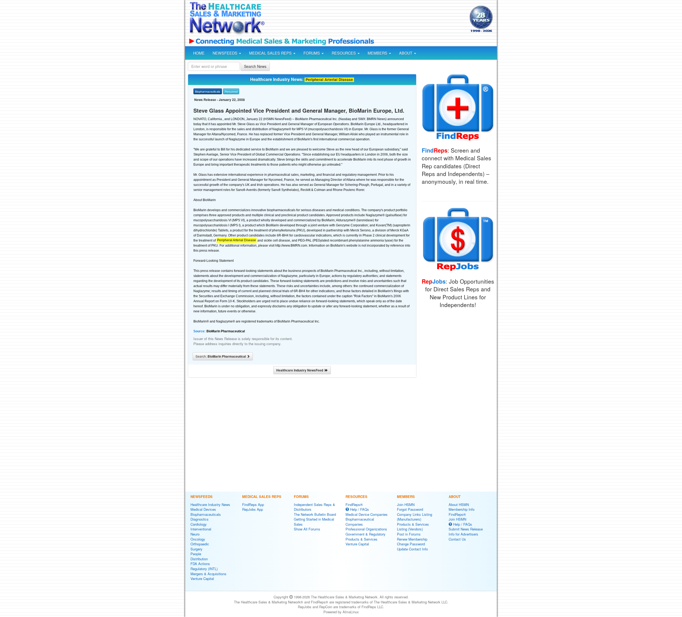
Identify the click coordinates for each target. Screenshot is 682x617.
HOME (199, 53)
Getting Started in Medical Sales (314, 522)
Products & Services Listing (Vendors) (413, 527)
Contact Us (457, 539)
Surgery (196, 548)
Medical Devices (203, 509)
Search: (221, 356)
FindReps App (253, 504)
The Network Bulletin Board (315, 514)
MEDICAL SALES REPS (271, 53)
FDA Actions (200, 563)
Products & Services (361, 539)
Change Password (411, 543)
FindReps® (354, 504)
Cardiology (198, 524)
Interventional (200, 529)
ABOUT (406, 53)
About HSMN (459, 504)
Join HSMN (406, 504)
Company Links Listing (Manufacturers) (414, 517)
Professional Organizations (366, 529)
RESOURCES (344, 53)
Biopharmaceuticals (205, 514)
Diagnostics (199, 519)
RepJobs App (252, 509)
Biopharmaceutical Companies (360, 522)
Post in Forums (409, 534)
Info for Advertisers (463, 534)
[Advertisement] (367, 19)
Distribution (199, 558)
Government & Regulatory (365, 534)
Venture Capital (202, 578)
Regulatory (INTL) (204, 568)
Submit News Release (466, 529)
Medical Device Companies (367, 514)
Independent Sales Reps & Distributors (314, 507)
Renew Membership (412, 539)
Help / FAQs (359, 509)
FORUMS (312, 53)
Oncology (197, 539)
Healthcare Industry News (210, 504)
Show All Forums (307, 529)
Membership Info (461, 509)
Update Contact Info (412, 548)
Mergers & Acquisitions (208, 573)
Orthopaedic (199, 543)
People (195, 553)
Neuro (195, 534)
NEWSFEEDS (225, 53)
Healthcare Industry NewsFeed (300, 370)
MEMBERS (378, 53)
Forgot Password (410, 509)
